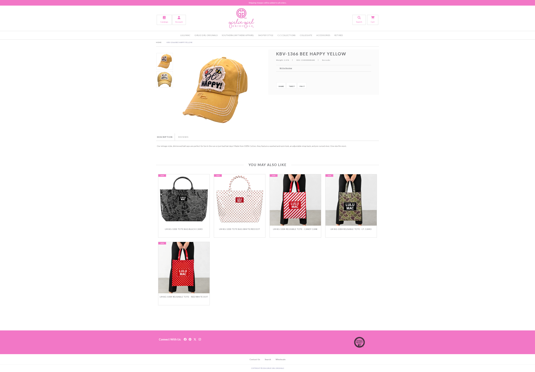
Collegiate (306, 35)
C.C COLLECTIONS (287, 35)
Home (158, 42)
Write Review (286, 68)
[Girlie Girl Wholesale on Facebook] (185, 338)
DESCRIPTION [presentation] (164, 137)
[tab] (165, 137)
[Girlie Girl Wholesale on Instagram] (199, 338)
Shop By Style (265, 35)
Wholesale (280, 359)
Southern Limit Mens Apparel (238, 35)
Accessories (323, 35)
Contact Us (255, 359)
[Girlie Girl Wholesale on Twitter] (194, 338)
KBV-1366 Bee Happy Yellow (179, 42)
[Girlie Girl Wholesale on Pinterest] (190, 338)
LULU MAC (185, 35)
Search (268, 359)
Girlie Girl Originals (206, 35)
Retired (338, 35)
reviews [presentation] (183, 137)
